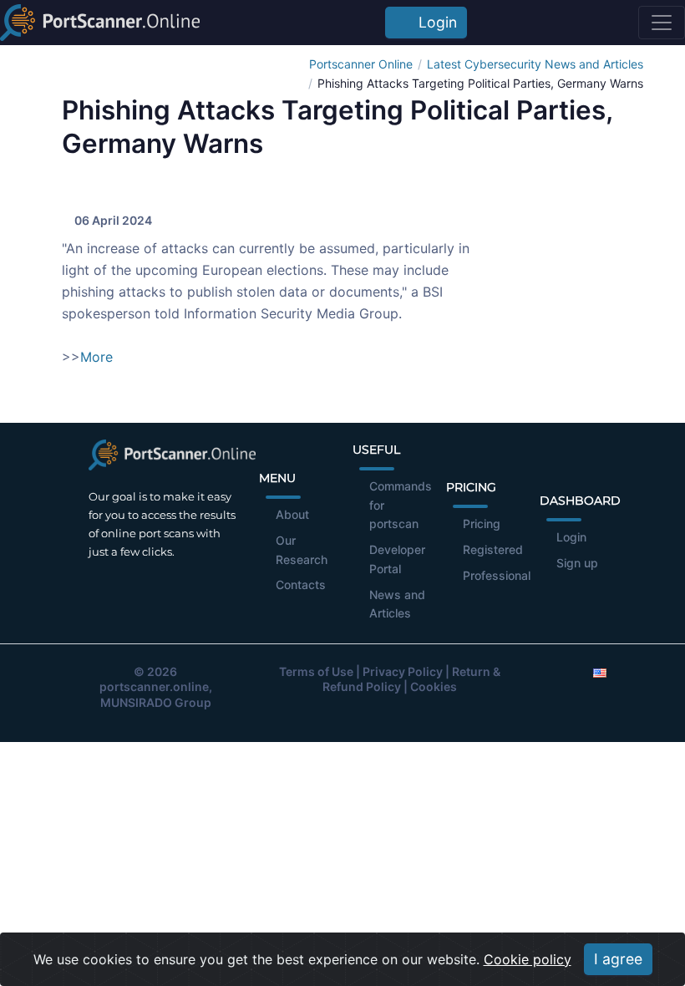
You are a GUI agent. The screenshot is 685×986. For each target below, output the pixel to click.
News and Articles (397, 604)
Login (433, 22)
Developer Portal (397, 559)
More (96, 356)
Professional (496, 575)
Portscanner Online (361, 64)
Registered (493, 549)
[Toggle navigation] (661, 22)
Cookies (433, 686)
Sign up (577, 563)
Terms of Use (316, 671)
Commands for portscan (400, 505)
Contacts (301, 584)
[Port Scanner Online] (100, 22)
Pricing (481, 523)
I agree (618, 959)
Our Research (301, 550)
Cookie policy (527, 959)
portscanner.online (154, 686)
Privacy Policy (403, 671)
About (292, 514)
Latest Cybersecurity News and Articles (535, 64)
